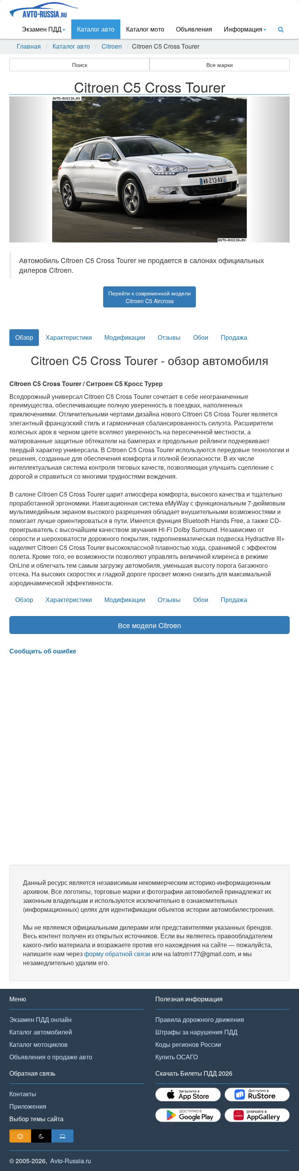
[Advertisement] (149, 760)
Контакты (22, 1093)
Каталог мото (145, 29)
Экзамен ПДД (42, 29)
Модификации (124, 337)
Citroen (112, 46)
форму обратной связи (117, 953)
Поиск (79, 64)
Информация (243, 29)
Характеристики (69, 337)
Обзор (24, 337)
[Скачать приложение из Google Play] (188, 1115)
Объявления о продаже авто (50, 1056)
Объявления (194, 29)
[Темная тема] (41, 1136)
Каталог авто (95, 29)
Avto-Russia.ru (70, 1160)
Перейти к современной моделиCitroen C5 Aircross (149, 297)
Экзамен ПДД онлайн (40, 1019)
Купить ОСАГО (176, 1056)
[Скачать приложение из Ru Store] (257, 1094)
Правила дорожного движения (199, 1019)
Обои (200, 337)
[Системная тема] (62, 1136)
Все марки (219, 64)
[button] (30, 169)
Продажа (234, 337)
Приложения (27, 1106)
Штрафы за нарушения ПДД (196, 1031)
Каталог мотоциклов (38, 1044)
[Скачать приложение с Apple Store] (188, 1094)
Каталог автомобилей (40, 1031)
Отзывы (169, 337)
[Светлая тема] (20, 1136)
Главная (29, 46)
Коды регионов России (188, 1044)
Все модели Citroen (149, 625)
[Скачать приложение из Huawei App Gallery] (257, 1115)
